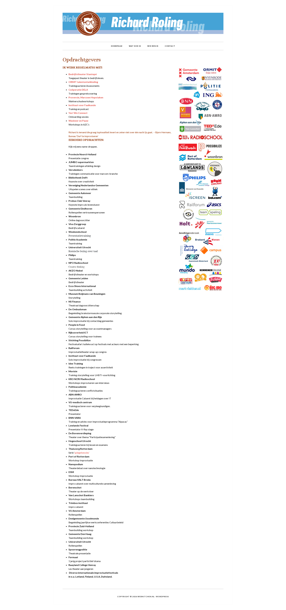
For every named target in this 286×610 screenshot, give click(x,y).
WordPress (162, 596)
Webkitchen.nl (145, 596)
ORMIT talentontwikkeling (83, 81)
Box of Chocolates (143, 24)
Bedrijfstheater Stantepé (83, 74)
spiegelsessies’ (81, 452)
